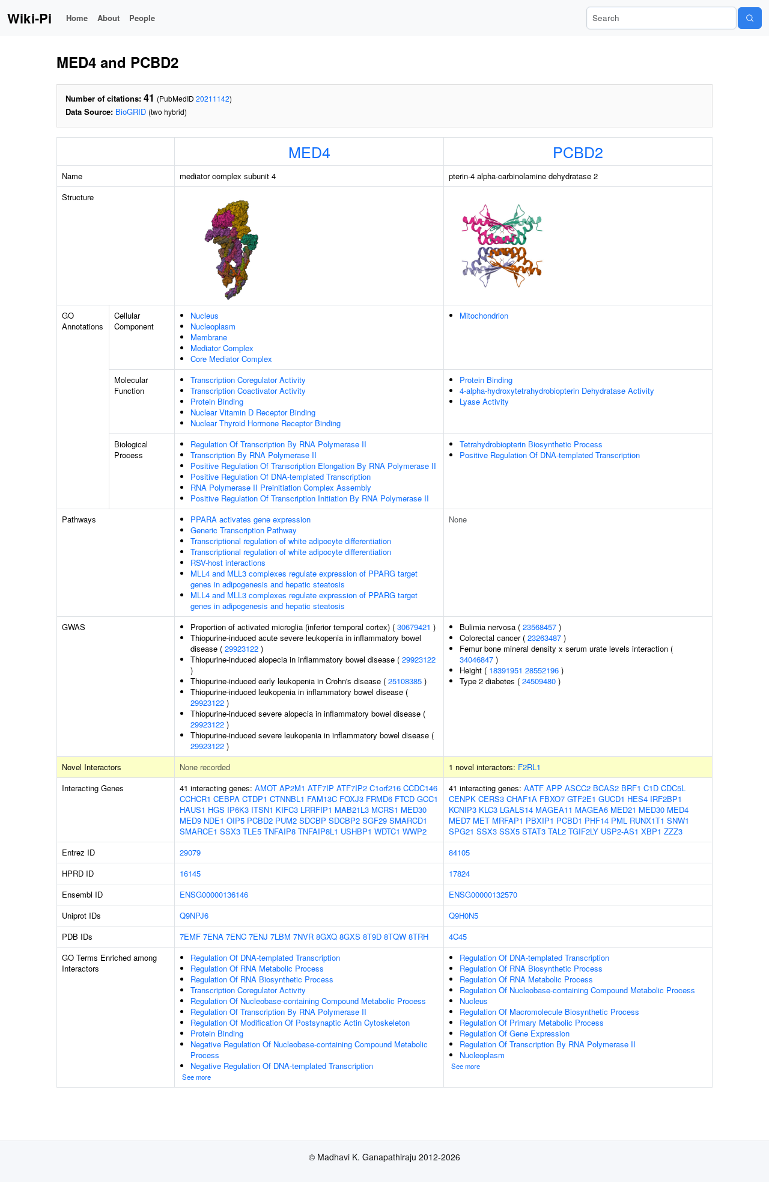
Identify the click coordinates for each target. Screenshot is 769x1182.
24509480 (539, 681)
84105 (459, 852)
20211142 (212, 98)
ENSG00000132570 (483, 894)
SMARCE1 (198, 831)
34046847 (476, 659)
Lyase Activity (484, 401)
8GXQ (326, 936)
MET (481, 820)
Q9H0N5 (463, 915)
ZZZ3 (673, 831)
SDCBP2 (344, 820)
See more (196, 1077)
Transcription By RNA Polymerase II (253, 455)
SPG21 (461, 831)
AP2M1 (292, 788)
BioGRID (130, 111)
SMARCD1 (408, 820)
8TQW (395, 936)
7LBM (280, 936)
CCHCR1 (195, 798)
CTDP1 (254, 798)
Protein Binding (216, 401)
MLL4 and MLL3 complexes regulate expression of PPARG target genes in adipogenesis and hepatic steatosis (304, 579)
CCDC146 (420, 788)
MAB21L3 (352, 809)
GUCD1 (611, 798)
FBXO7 (552, 798)
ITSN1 (262, 809)
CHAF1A (521, 798)
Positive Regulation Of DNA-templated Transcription (280, 476)
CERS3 (491, 798)
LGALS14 (516, 809)
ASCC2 (578, 788)
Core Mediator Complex (231, 358)
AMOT (266, 788)
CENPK (462, 798)
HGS (216, 809)
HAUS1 (192, 809)
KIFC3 (287, 809)
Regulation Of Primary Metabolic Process (532, 1022)
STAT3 (534, 831)
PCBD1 (569, 820)
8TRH (418, 936)
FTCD (405, 798)
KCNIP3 (462, 809)
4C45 (458, 936)
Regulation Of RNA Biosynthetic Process (261, 979)
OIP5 (235, 820)
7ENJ (258, 936)
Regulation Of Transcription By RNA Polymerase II (278, 444)
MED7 (459, 820)
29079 (190, 852)
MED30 (414, 809)
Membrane (208, 337)
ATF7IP (321, 788)
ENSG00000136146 (214, 894)
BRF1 (631, 788)
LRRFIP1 (316, 809)
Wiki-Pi (29, 18)
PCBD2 (578, 151)
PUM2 (286, 820)
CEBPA (226, 798)
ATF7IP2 (351, 788)
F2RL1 (529, 767)
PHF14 (597, 820)
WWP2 (415, 831)
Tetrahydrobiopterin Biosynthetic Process (531, 444)
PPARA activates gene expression (250, 519)
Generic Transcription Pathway (243, 530)
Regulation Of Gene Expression (515, 1033)
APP (554, 788)
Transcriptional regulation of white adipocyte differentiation (290, 541)
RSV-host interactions (228, 562)
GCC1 (427, 798)
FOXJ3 (351, 798)
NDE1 (214, 820)
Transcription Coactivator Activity (248, 390)
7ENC (236, 936)
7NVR (303, 936)
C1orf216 (385, 788)
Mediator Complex (222, 348)
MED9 (190, 820)
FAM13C (322, 798)
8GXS (349, 936)
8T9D (372, 936)
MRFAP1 (507, 820)
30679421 (414, 626)
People (142, 17)
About (108, 17)
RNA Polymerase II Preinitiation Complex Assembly (280, 487)
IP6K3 (238, 809)
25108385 (405, 681)
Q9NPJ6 (194, 915)
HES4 (637, 798)
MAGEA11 (554, 809)
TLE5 (252, 831)
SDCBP (312, 820)
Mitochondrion (484, 315)
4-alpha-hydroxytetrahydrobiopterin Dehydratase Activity (557, 390)
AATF (534, 788)
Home (77, 17)
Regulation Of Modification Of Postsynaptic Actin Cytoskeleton (300, 1022)
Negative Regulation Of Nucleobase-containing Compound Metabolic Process (309, 1049)
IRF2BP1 (666, 798)
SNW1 (678, 820)
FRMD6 (379, 798)
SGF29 (374, 820)
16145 (190, 873)
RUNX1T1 (647, 820)
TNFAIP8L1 (318, 831)
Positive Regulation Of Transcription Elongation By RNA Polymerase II (313, 465)
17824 (459, 873)
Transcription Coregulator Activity (248, 379)
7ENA (213, 936)
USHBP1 (356, 831)
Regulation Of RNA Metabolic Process (257, 968)
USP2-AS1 (620, 831)
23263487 (544, 637)
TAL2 (557, 831)
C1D (650, 788)
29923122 (241, 648)
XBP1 (651, 831)
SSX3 (230, 831)
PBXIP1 (540, 820)
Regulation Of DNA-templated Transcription (265, 957)
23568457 (539, 626)
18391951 (506, 670)
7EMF (190, 936)
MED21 (623, 809)
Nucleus (204, 315)
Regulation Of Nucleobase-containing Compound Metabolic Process (308, 1000)
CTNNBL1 (287, 798)
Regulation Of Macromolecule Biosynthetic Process (549, 1011)
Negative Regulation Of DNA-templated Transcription (281, 1065)
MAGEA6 (591, 809)
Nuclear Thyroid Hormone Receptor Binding (265, 423)
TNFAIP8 (280, 831)
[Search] (750, 18)
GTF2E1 (581, 798)
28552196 (542, 670)
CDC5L (673, 788)
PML (619, 820)
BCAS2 (606, 788)
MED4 (309, 151)
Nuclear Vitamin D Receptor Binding (252, 412)
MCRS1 (384, 809)
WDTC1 (387, 831)
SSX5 (509, 831)
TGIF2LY (583, 831)
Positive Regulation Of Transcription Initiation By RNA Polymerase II (309, 498)
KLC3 (488, 809)
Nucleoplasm (213, 326)
